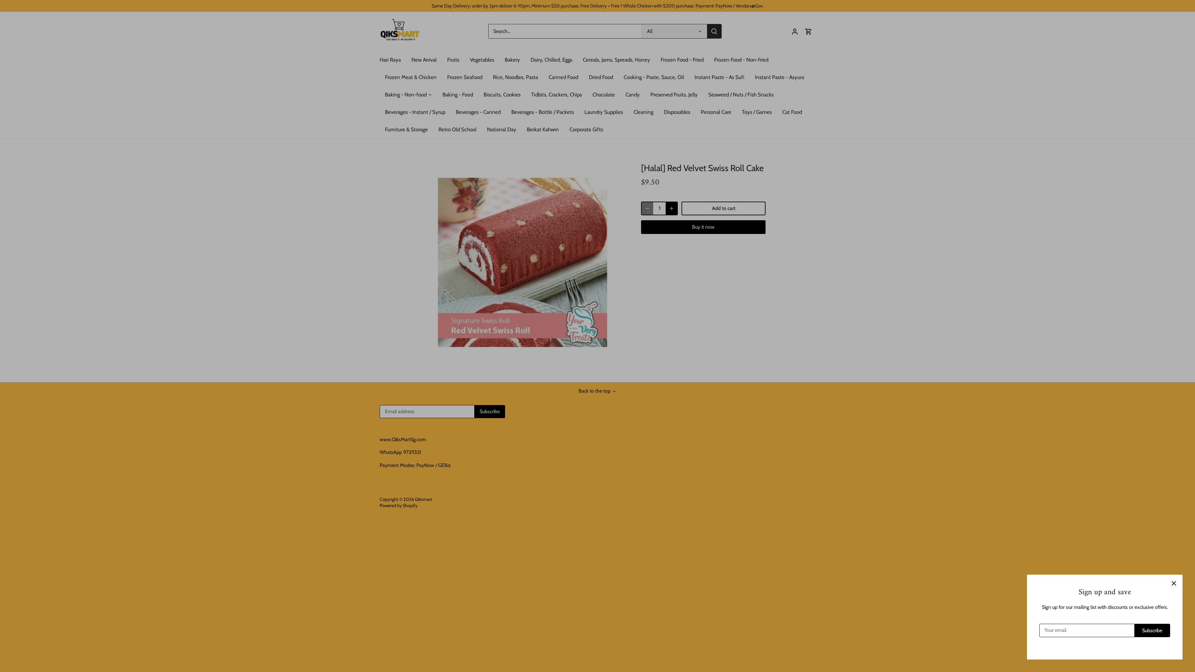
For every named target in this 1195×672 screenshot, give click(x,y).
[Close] (1174, 583)
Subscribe (1152, 630)
